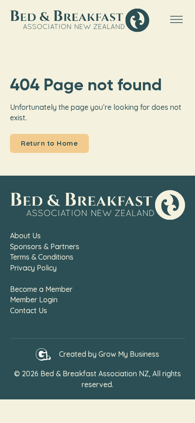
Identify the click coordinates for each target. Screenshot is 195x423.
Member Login (34, 299)
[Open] (176, 20)
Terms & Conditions (41, 256)
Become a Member (41, 289)
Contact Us (28, 310)
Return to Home (49, 143)
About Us (25, 235)
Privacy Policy (33, 267)
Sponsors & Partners (44, 246)
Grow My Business (128, 354)
